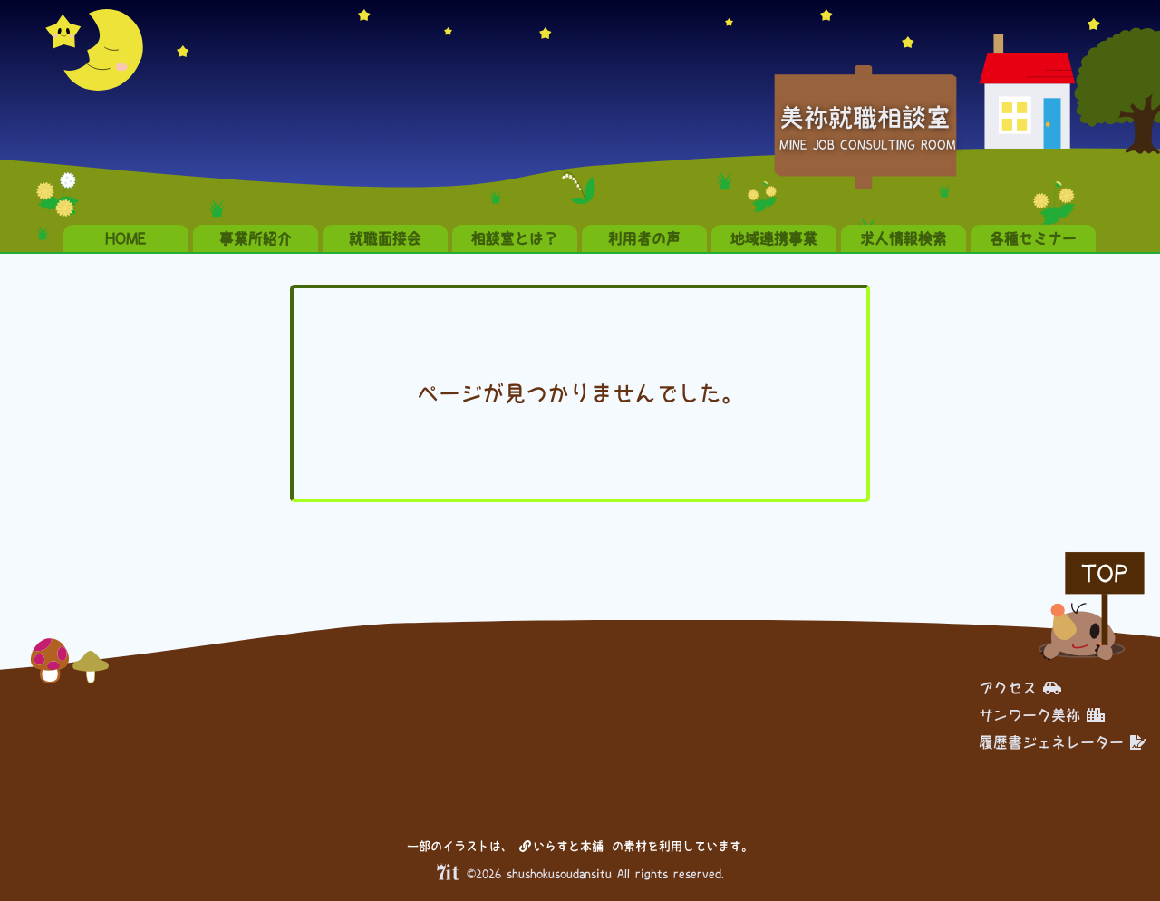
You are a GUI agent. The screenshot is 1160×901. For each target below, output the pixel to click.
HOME (126, 238)
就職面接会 (385, 238)
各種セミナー (1033, 238)
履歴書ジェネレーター (1051, 742)
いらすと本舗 (571, 846)
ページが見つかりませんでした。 (580, 393)
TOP (1104, 573)
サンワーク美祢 (1029, 715)
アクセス (1008, 688)
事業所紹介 (255, 238)
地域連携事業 (773, 238)
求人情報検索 (903, 238)
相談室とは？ (514, 238)
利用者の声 (644, 238)
